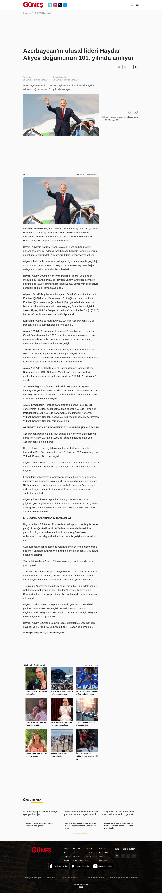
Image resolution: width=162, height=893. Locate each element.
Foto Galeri (103, 853)
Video (101, 857)
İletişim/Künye (32, 877)
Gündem (67, 848)
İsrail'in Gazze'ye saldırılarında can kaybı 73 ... (87, 756)
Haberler (27, 13)
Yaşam (66, 861)
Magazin (67, 857)
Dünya (75, 853)
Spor (65, 853)
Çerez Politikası (70, 877)
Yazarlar (102, 848)
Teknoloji (76, 857)
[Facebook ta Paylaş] (130, 67)
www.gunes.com (81, 884)
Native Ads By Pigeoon (90, 665)
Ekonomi (76, 848)
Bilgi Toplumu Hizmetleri (124, 877)
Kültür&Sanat (78, 861)
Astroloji (88, 853)
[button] (130, 112)
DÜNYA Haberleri (43, 13)
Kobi (87, 861)
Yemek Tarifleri (91, 857)
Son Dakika (103, 861)
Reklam (51, 877)
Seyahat (88, 848)
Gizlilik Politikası (94, 877)
